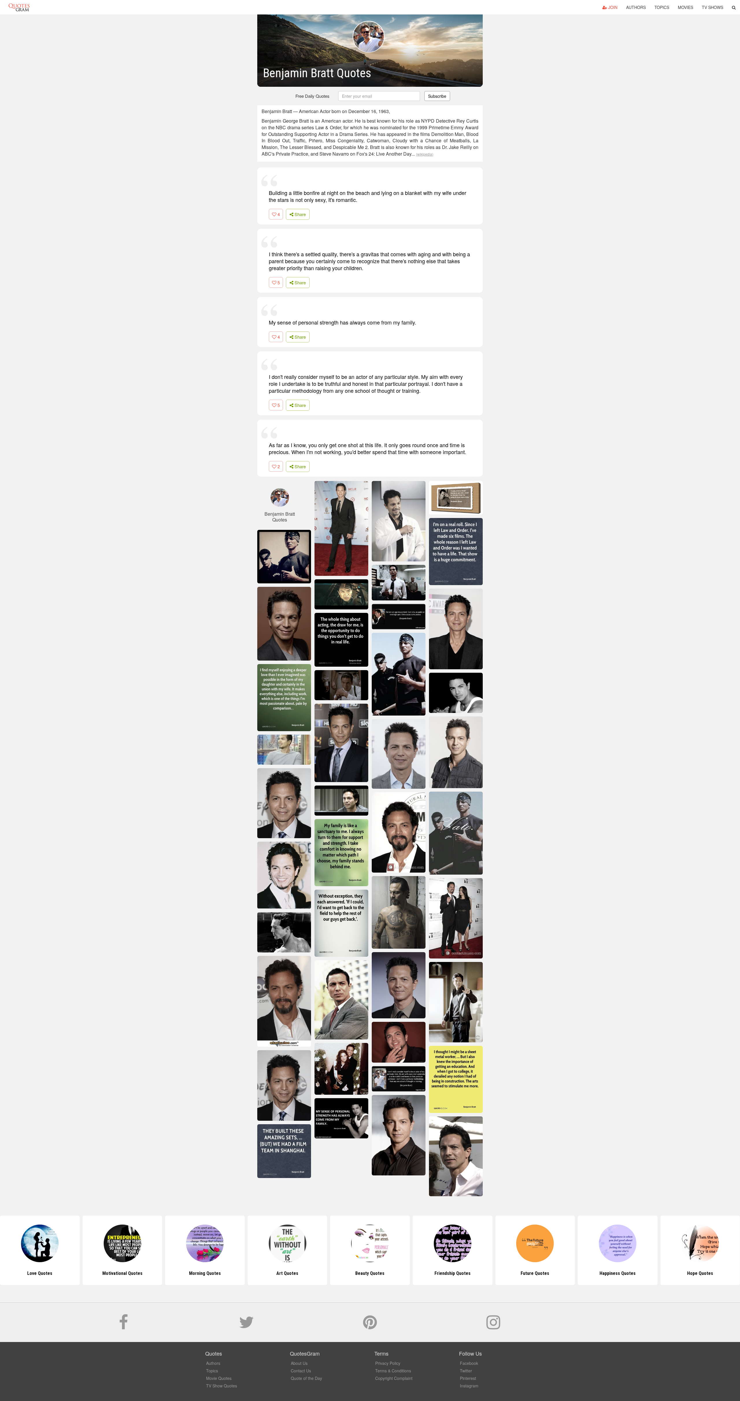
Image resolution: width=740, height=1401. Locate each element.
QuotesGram (19, 7)
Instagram (469, 1386)
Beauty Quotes (287, 1273)
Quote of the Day (306, 1378)
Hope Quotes (618, 1273)
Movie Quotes (219, 1378)
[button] (734, 7)
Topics (661, 7)
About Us (299, 1363)
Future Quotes (452, 1273)
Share (299, 214)
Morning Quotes (122, 1273)
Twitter (466, 1371)
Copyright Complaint (393, 1378)
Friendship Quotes (370, 1273)
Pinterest (468, 1378)
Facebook (469, 1363)
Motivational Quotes (40, 1273)
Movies (685, 7)
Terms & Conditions (393, 1371)
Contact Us (301, 1371)
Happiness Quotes (535, 1273)
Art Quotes (205, 1273)
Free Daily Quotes (312, 96)
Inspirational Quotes (700, 1273)
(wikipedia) (424, 154)
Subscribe (437, 96)
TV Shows (712, 7)
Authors (636, 7)
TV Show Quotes (221, 1386)
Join (612, 7)
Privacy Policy (387, 1363)
